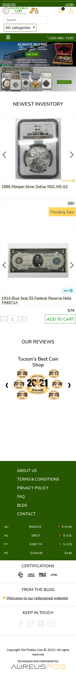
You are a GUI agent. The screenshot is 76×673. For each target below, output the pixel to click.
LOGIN (69, 5)
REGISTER (9, 5)
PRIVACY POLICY (32, 488)
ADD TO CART (60, 319)
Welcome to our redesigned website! (37, 598)
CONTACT (26, 514)
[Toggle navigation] (8, 37)
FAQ (21, 496)
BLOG (22, 505)
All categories (18, 27)
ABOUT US (27, 470)
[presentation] (4, 147)
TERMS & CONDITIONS (38, 479)
